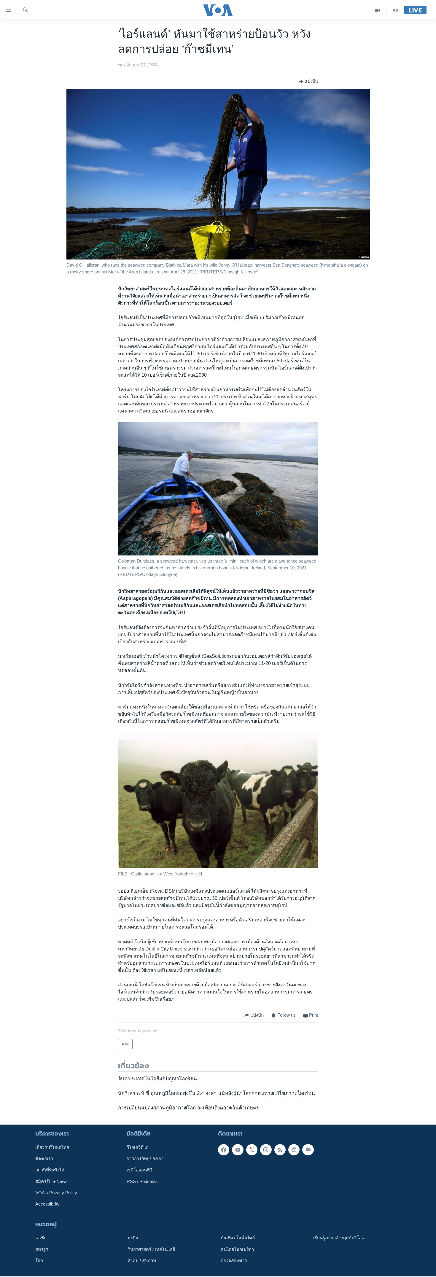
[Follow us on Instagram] (265, 1149)
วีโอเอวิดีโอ (138, 1147)
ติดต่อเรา (44, 1158)
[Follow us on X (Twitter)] (251, 1149)
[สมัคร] (308, 1149)
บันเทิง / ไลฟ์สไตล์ (238, 1237)
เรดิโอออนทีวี (139, 1170)
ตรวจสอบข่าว (234, 1260)
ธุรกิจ (133, 1237)
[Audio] (395, 10)
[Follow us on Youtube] (237, 1149)
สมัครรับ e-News (51, 1181)
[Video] (377, 10)
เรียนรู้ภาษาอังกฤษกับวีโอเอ (339, 1237)
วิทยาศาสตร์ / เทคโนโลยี (151, 1249)
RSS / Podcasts (142, 1181)
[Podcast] (294, 1149)
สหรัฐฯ (41, 1249)
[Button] (308, 81)
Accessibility (47, 1204)
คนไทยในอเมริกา (237, 1249)
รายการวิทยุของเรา (145, 1158)
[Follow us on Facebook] (223, 1149)
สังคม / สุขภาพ (142, 1260)
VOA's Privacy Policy (56, 1192)
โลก (39, 1260)
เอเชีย (41, 1237)
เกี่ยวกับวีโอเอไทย (52, 1147)
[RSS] (280, 1149)
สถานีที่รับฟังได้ (49, 1170)
